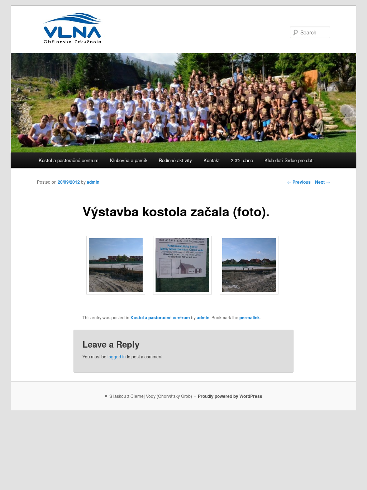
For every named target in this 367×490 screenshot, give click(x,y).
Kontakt (212, 160)
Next (322, 182)
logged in (117, 356)
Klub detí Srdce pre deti (289, 160)
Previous (299, 182)
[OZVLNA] (73, 40)
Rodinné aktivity (175, 160)
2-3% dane (242, 160)
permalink (249, 317)
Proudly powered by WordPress (230, 396)
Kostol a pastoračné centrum (69, 160)
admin (93, 182)
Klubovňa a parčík (129, 160)
